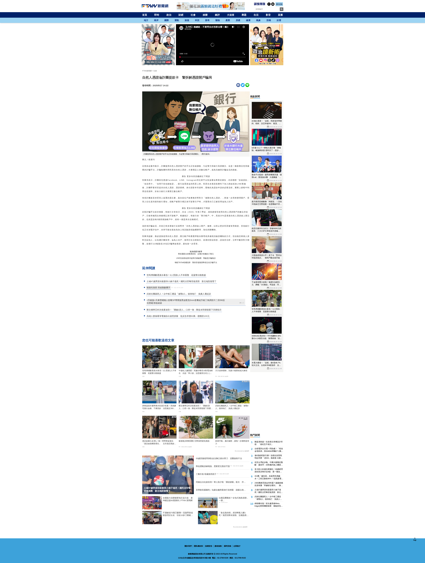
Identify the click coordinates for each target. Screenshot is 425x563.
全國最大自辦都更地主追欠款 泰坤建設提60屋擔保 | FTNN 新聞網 (178, 499)
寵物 (217, 20)
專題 (244, 14)
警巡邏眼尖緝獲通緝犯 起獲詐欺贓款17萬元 (196, 254)
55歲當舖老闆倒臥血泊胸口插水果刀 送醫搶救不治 (219, 458)
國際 (166, 20)
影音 (268, 14)
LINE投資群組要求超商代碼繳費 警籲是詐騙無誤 (196, 258)
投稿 (269, 20)
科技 (197, 20)
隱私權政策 (198, 546)
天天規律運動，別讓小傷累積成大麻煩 (231, 371)
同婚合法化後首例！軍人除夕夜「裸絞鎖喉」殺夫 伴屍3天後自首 (221, 482)
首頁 (144, 14)
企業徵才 (237, 546)
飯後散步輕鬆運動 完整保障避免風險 (194, 441)
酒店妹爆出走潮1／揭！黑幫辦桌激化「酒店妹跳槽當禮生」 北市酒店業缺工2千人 (159, 442)
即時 (156, 14)
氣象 (258, 20)
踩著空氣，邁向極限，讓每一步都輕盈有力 (232, 442)
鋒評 (217, 14)
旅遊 (187, 20)
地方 (146, 20)
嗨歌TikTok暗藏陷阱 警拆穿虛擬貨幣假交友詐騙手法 (196, 262)
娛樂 (205, 14)
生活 (256, 14)
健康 (248, 20)
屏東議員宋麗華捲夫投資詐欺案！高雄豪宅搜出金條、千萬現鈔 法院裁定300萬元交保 (159, 407)
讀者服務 (218, 546)
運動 (177, 20)
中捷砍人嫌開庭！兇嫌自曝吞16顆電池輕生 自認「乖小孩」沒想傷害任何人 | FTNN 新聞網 (196, 372)
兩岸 (156, 20)
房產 (238, 20)
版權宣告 (208, 546)
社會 (193, 14)
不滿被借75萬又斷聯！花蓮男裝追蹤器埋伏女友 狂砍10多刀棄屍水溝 (178, 514)
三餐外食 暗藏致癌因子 (206, 474)
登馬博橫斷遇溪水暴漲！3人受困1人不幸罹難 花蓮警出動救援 (159, 372)
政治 (168, 14)
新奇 (207, 20)
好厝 (279, 20)
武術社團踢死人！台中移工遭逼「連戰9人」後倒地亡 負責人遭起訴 (231, 407)
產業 (228, 20)
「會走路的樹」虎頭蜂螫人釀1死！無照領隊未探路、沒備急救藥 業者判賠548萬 (234, 514)
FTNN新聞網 (147, 71)
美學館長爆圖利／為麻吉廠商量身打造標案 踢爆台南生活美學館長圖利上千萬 (221, 490)
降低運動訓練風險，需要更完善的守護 (213, 466)
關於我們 (188, 546)
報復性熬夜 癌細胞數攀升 (158, 287)
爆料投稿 (227, 546)
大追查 (230, 14)
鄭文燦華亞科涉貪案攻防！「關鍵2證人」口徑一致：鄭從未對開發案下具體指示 (196, 407)
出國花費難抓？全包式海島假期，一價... (234, 499)
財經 (181, 14)
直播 (280, 14)
